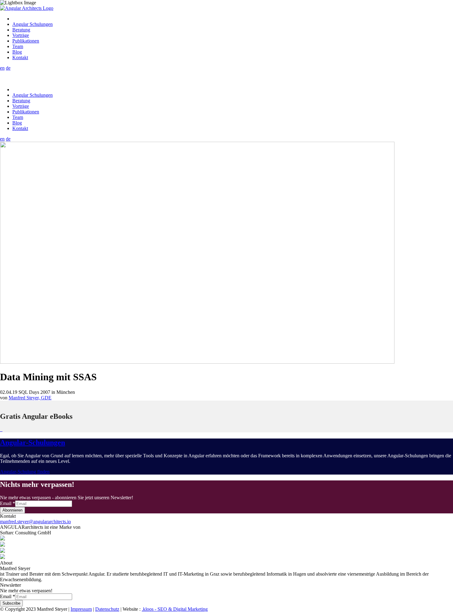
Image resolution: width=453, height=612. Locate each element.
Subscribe (11, 603)
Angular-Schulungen (32, 443)
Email (7, 503)
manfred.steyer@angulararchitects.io (35, 521)
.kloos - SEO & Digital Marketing (175, 609)
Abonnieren (12, 510)
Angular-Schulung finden (25, 471)
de (8, 68)
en (2, 68)
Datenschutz (107, 609)
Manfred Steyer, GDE (30, 397)
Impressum (81, 609)
